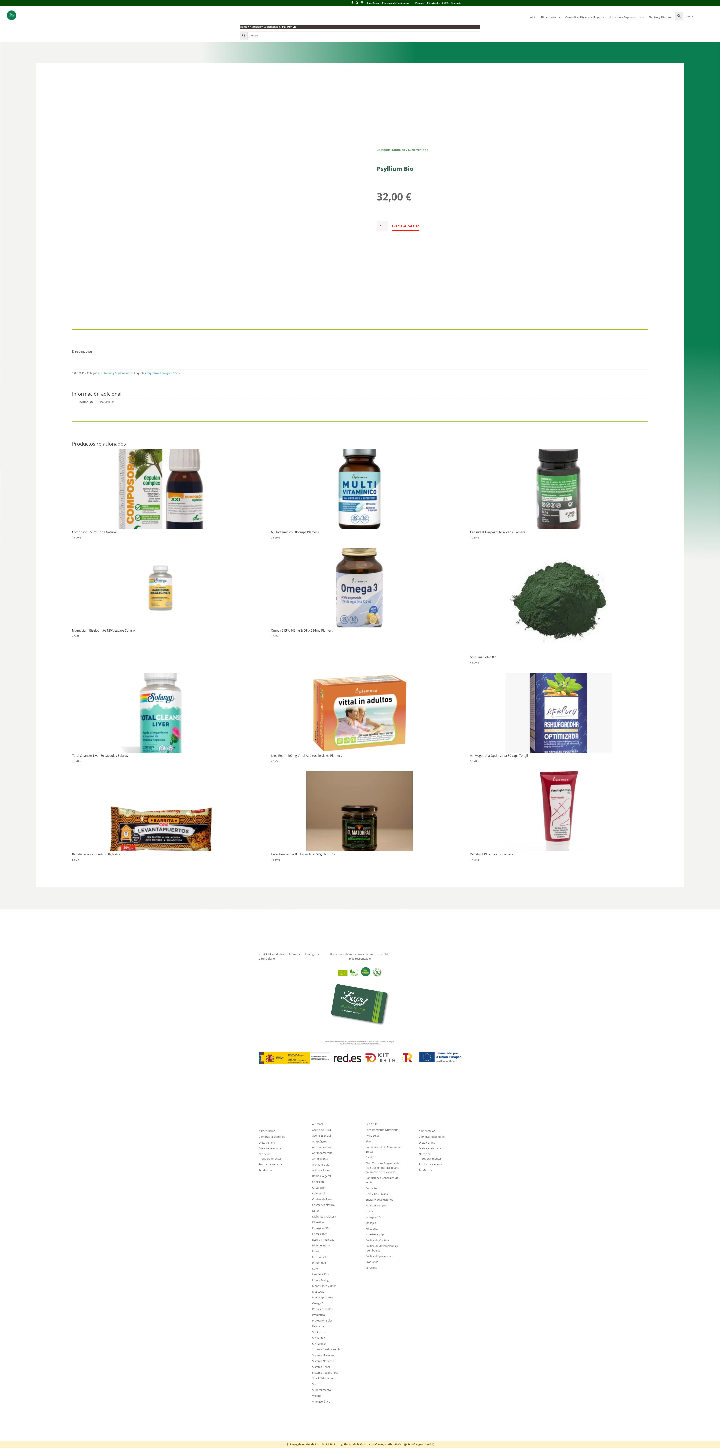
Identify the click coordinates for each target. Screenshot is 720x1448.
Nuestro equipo (375, 1234)
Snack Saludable (322, 1378)
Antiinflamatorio (322, 1153)
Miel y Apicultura (323, 1297)
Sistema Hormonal (323, 1355)
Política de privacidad (379, 1256)
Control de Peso (322, 1199)
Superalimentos (271, 1158)
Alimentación (549, 17)
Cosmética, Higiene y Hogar (583, 17)
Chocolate (318, 1182)
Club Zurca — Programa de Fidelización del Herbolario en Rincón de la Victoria (383, 1167)
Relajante (318, 1326)
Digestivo (153, 373)
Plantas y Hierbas (660, 17)
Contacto (456, 3)
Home (243, 27)
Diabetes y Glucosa (324, 1216)
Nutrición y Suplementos (625, 17)
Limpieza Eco (320, 1274)
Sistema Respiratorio (325, 1372)
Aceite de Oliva (321, 1130)
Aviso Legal (373, 1135)
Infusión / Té (320, 1257)
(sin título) (372, 1124)
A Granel (317, 1124)
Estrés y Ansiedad (323, 1239)
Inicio (533, 17)
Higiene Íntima (321, 1245)
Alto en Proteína (322, 1147)
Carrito (370, 1157)
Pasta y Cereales (322, 1309)
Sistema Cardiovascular (327, 1349)
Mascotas (318, 1291)
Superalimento (321, 1390)
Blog (368, 1141)
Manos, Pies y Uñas (324, 1286)
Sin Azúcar (319, 1332)
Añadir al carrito (405, 226)
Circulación (319, 1187)
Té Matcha (265, 1170)
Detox (315, 1210)
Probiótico (318, 1315)
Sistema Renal (321, 1367)
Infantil (316, 1251)
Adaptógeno (319, 1141)
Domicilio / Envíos (377, 1194)
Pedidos (419, 3)
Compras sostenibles (272, 1137)
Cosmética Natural (323, 1205)
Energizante (319, 1234)
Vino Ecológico (321, 1401)
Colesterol (318, 1193)
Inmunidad (319, 1262)
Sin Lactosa (319, 1344)
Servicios (371, 1268)
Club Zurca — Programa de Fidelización (388, 3)
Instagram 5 (373, 1217)
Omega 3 (317, 1303)
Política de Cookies (377, 1240)
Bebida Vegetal (321, 1176)
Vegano (316, 1396)
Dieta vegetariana (270, 1148)
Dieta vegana (267, 1142)
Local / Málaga (321, 1280)
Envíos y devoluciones (379, 1199)
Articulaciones (321, 1170)
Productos (372, 1262)
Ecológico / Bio (169, 373)
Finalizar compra (376, 1205)
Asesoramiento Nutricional (382, 1130)
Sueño (316, 1384)
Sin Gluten (318, 1338)
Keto (315, 1268)
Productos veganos (270, 1164)
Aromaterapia (320, 1164)
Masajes (371, 1223)
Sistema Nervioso (323, 1361)
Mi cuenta (372, 1228)
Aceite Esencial (321, 1135)
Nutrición (265, 1154)
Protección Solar (322, 1320)
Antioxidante (320, 1158)
